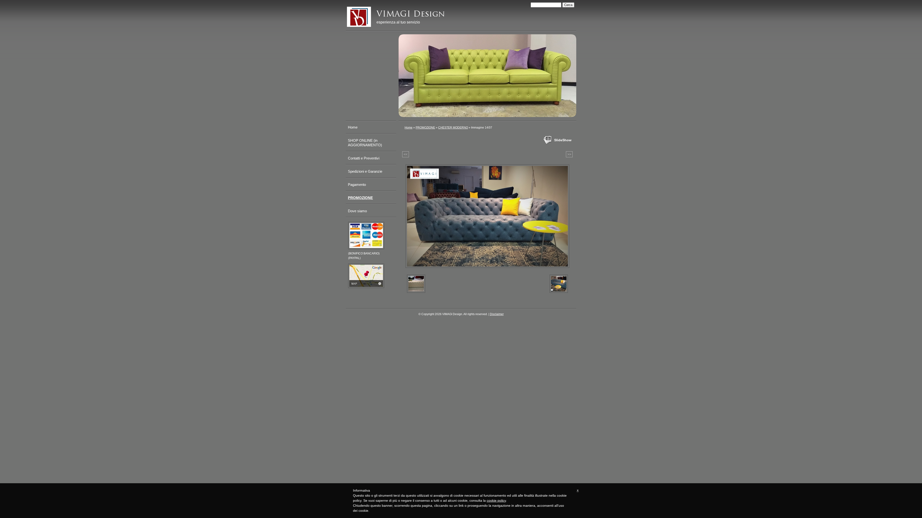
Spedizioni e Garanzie (365, 171)
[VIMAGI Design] (359, 17)
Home (408, 127)
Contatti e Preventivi (363, 158)
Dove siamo (357, 211)
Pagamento (357, 184)
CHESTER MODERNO (453, 127)
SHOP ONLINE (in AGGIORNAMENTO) (365, 142)
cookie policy (496, 500)
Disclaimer (497, 314)
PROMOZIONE (425, 127)
